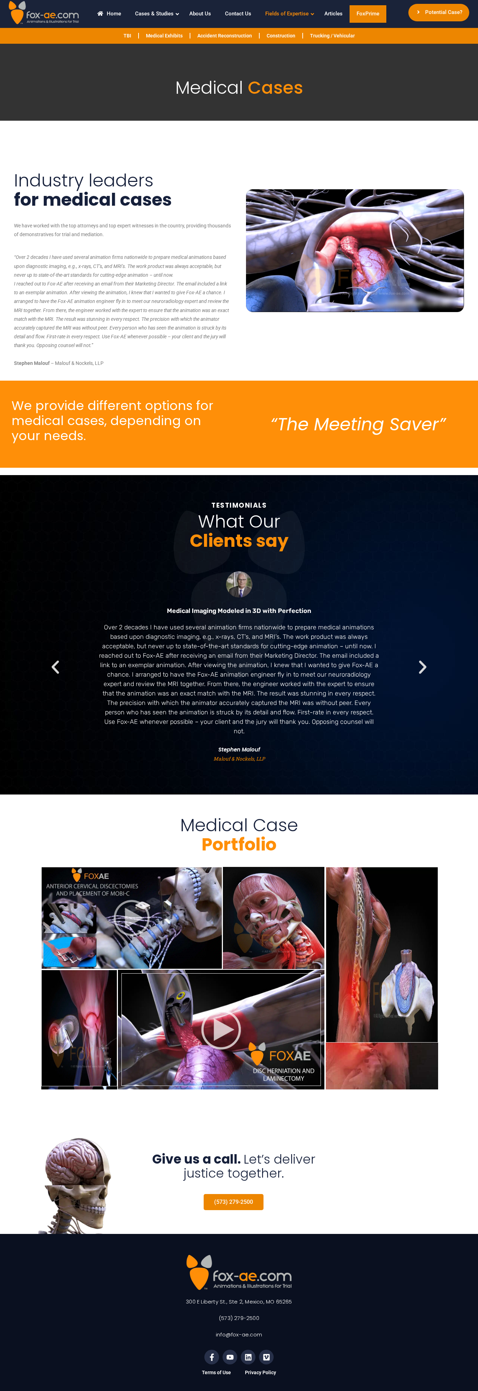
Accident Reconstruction (224, 35)
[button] (55, 667)
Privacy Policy (260, 1372)
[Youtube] (230, 1357)
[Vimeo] (266, 1357)
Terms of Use (216, 1372)
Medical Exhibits (164, 35)
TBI (127, 35)
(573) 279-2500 (239, 1318)
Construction (281, 35)
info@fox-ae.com (239, 1334)
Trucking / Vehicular (332, 35)
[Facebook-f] (211, 1357)
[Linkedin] (248, 1357)
